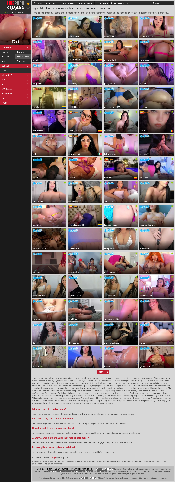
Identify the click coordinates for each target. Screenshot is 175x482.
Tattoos (20, 52)
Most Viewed (87, 3)
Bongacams (102, 471)
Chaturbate (53, 471)
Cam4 (83, 471)
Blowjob (5, 57)
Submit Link (89, 469)
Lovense (5, 52)
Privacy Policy (76, 469)
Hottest (52, 3)
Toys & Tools (23, 57)
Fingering (21, 61)
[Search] (153, 3)
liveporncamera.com (90, 478)
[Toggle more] (172, 13)
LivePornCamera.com (105, 469)
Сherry (89, 471)
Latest (40, 3)
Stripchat (64, 471)
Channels (103, 3)
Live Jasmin (74, 471)
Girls (4, 70)
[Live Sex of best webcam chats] (15, 9)
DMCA (49, 469)
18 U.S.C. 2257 (40, 469)
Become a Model (121, 3)
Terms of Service (61, 469)
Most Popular (68, 3)
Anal (4, 61)
